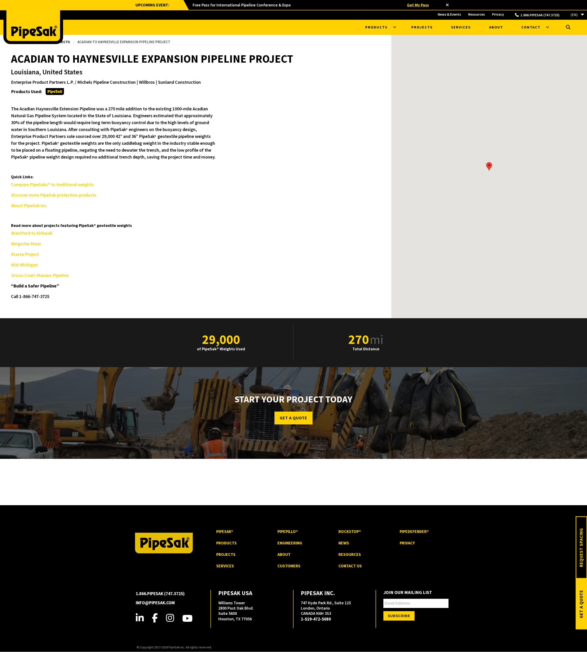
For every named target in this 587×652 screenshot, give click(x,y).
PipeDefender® (414, 531)
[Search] (568, 27)
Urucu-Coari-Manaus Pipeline (40, 275)
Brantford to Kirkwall (31, 233)
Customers (288, 565)
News (343, 543)
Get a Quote (293, 418)
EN (574, 14)
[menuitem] (449, 14)
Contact (530, 27)
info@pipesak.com (155, 602)
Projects (422, 27)
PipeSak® (224, 531)
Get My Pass (418, 5)
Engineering (289, 543)
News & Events (449, 14)
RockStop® (349, 531)
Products (376, 27)
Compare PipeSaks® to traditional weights (52, 184)
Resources (476, 14)
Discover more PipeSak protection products (53, 195)
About (496, 27)
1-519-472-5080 (316, 619)
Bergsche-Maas (26, 243)
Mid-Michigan (24, 264)
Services (461, 27)
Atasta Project (25, 254)
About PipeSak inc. (29, 205)
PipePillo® (287, 531)
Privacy (498, 14)
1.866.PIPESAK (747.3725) (540, 15)
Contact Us (350, 565)
